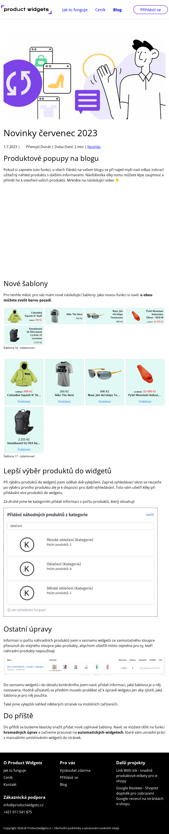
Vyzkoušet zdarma (75, 770)
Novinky (94, 146)
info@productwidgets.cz (24, 805)
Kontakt (10, 784)
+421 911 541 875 (18, 812)
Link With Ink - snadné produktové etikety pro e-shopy (137, 775)
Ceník (100, 9)
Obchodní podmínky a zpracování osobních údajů (86, 828)
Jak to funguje (75, 9)
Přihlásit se (150, 9)
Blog (117, 9)
